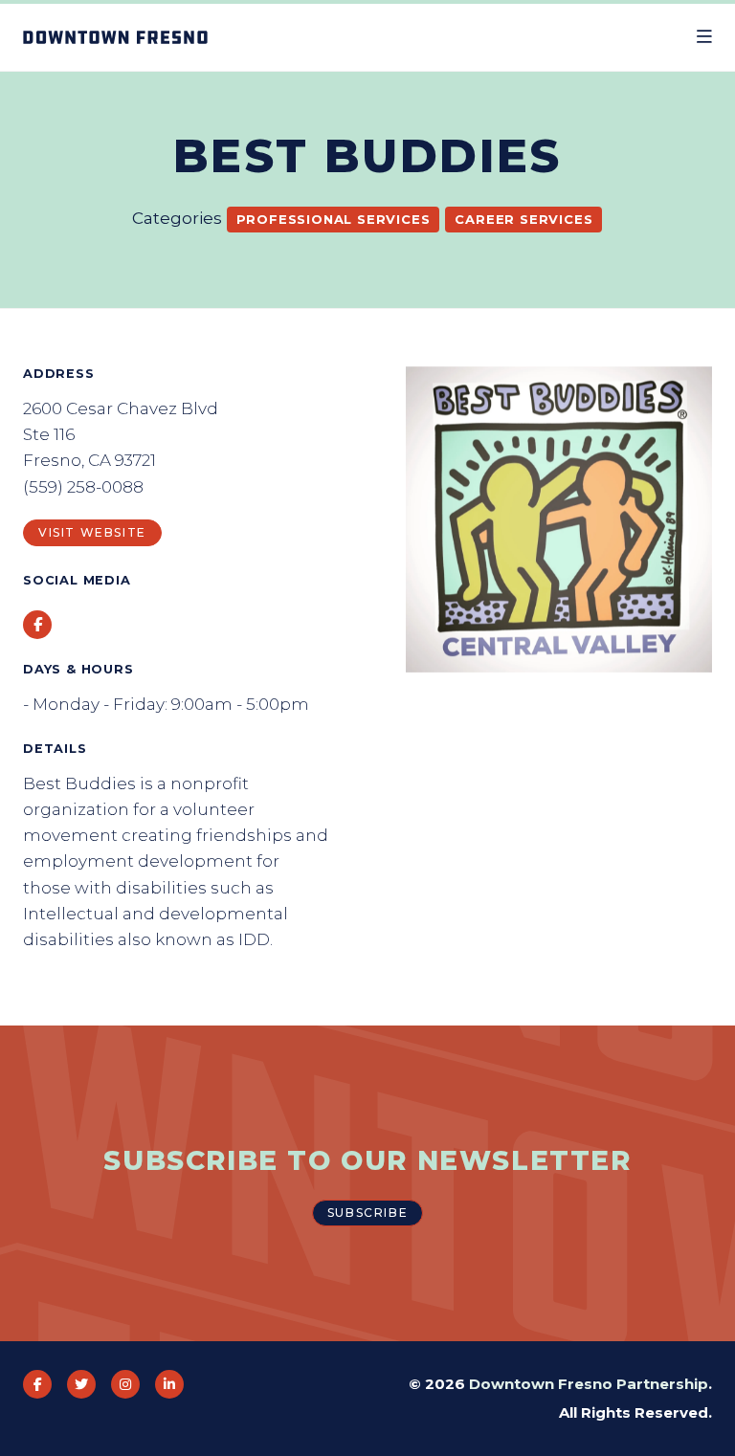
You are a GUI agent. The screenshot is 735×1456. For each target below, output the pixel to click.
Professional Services (333, 219)
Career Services (523, 219)
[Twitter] (81, 1384)
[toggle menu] (704, 37)
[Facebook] (37, 1384)
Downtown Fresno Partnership (588, 1384)
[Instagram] (125, 1384)
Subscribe (367, 1212)
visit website (92, 532)
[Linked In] (169, 1384)
